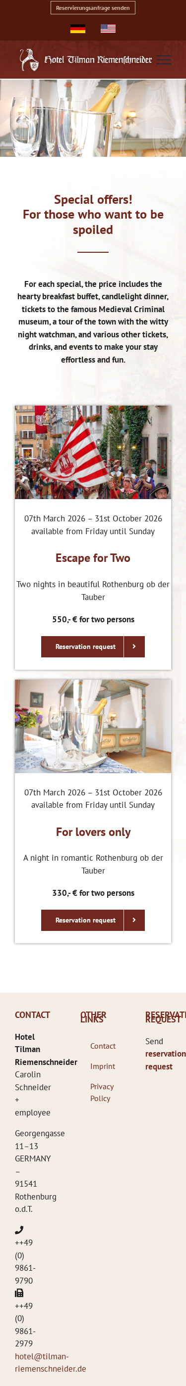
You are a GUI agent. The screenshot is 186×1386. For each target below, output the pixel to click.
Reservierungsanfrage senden (93, 7)
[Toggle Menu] (163, 59)
